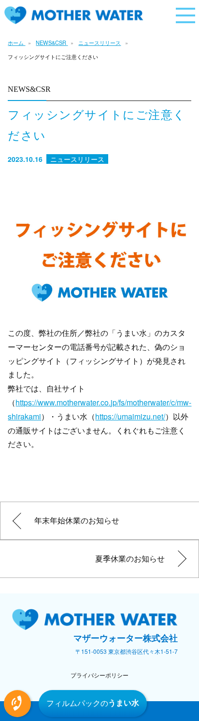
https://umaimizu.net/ (130, 416)
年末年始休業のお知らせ (76, 520)
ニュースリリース (99, 42)
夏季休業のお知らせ (130, 558)
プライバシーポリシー (99, 675)
